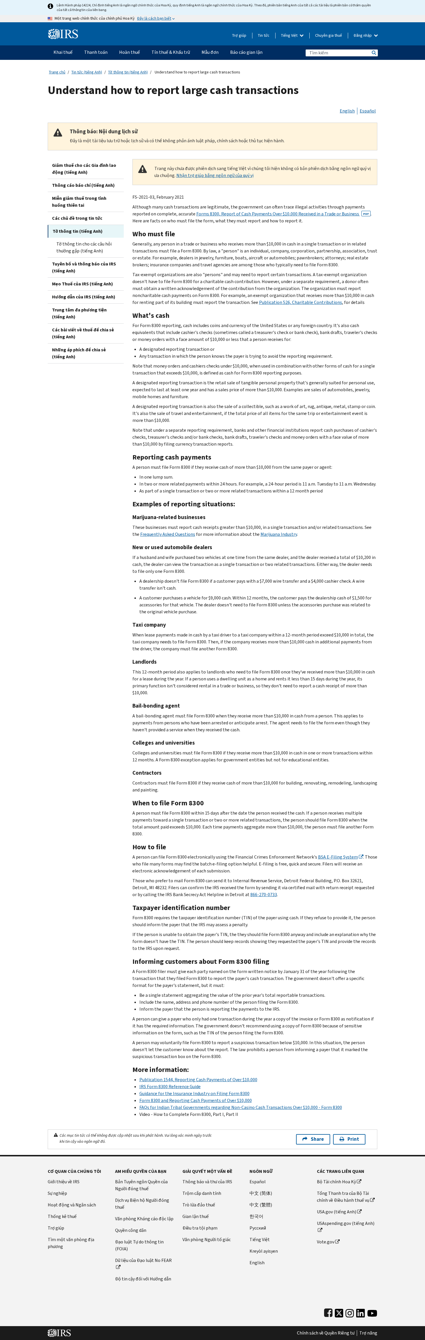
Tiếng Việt (289, 35)
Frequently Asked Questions (167, 534)
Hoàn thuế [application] (129, 52)
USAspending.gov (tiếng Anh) (345, 1223)
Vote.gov (325, 1242)
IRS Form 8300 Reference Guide (170, 1087)
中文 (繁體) (261, 1205)
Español (368, 111)
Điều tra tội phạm (199, 1228)
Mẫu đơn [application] (210, 52)
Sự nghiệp (57, 1193)
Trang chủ (57, 72)
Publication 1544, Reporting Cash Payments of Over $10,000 (198, 1080)
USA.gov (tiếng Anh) (336, 1212)
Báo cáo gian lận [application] (246, 52)
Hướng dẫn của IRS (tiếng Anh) (83, 297)
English (347, 111)
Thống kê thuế (62, 1216)
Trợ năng (368, 1333)
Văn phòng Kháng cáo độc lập (144, 1219)
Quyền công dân (130, 1230)
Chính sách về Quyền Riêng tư (325, 1333)
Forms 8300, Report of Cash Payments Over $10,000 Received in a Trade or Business (282, 214)
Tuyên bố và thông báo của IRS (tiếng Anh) (84, 267)
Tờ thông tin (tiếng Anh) (128, 72)
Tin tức (263, 35)
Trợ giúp (239, 35)
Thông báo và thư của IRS (207, 1182)
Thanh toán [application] (96, 52)
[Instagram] (349, 1311)
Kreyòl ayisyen (264, 1251)
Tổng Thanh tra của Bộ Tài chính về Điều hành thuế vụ (343, 1196)
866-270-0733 (263, 895)
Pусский (258, 1228)
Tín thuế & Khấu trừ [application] (170, 52)
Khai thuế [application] (63, 52)
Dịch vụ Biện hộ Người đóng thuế (142, 1203)
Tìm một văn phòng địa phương (71, 1242)
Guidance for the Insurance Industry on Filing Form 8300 (194, 1093)
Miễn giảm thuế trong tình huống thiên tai (79, 201)
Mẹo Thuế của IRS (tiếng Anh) (82, 284)
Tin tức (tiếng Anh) (86, 72)
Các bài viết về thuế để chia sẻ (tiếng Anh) (83, 333)
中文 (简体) (261, 1193)
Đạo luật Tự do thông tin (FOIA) (139, 1245)
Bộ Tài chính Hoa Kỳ (336, 1182)
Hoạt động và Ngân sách (72, 1205)
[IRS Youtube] (372, 1311)
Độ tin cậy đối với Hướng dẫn (143, 1279)
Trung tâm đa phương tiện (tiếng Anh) (79, 313)
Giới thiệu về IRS (64, 1182)
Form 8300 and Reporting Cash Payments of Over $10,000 (195, 1100)
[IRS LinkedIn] (360, 1311)
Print (353, 1139)
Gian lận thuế (195, 1216)
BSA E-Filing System (338, 857)
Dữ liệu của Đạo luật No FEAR (143, 1260)
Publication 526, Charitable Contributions (300, 302)
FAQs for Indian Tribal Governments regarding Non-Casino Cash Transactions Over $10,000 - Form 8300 (240, 1107)
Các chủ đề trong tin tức (77, 218)
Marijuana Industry (278, 534)
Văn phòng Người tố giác (206, 1239)
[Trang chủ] (63, 31)
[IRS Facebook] (328, 1311)
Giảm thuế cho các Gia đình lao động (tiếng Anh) (84, 168)
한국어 (256, 1216)
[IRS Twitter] (339, 1311)
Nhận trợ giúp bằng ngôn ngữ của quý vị (215, 175)
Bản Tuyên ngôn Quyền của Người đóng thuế (141, 1185)
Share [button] (317, 1139)
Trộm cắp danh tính (201, 1193)
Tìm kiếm (373, 52)
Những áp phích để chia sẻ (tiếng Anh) (79, 353)
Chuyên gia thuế (328, 35)
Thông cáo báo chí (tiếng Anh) (83, 185)
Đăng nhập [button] (363, 35)
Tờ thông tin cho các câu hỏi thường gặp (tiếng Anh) (84, 247)
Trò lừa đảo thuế (198, 1205)
